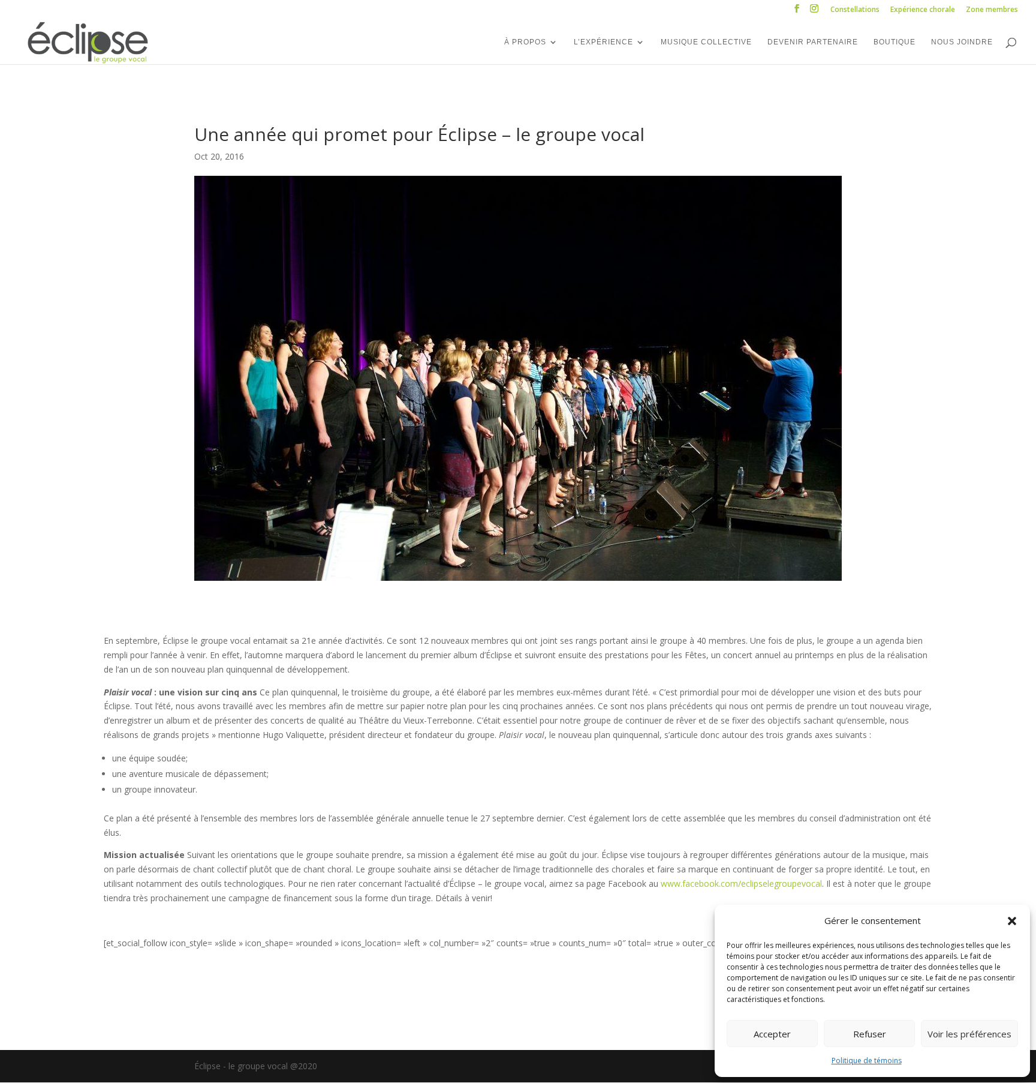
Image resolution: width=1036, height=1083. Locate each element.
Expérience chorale (922, 10)
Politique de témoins (867, 1060)
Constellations (855, 10)
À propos (525, 42)
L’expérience (603, 42)
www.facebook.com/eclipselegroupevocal (741, 883)
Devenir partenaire (812, 42)
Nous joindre (962, 42)
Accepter (772, 1034)
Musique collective (706, 42)
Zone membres (992, 10)
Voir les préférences (969, 1034)
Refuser (869, 1034)
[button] (1012, 921)
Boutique (894, 42)
